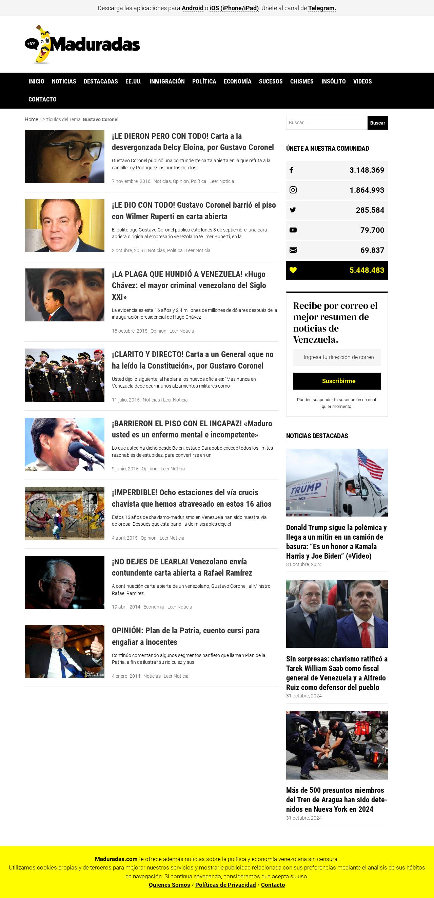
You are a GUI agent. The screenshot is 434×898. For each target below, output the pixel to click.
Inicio (36, 81)
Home (31, 119)
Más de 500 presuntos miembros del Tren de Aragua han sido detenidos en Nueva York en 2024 (337, 799)
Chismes (302, 81)
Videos (362, 81)
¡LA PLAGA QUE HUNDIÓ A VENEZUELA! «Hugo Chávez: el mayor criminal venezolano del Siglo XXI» (189, 285)
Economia (153, 607)
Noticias (64, 81)
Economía (238, 81)
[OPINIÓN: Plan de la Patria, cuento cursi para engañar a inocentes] (64, 676)
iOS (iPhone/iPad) (234, 8)
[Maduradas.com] (82, 62)
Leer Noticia (222, 181)
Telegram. (322, 8)
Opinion (181, 181)
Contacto (42, 99)
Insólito (333, 81)
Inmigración (167, 81)
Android (192, 8)
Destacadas (101, 81)
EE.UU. (133, 81)
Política (204, 81)
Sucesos (271, 81)
